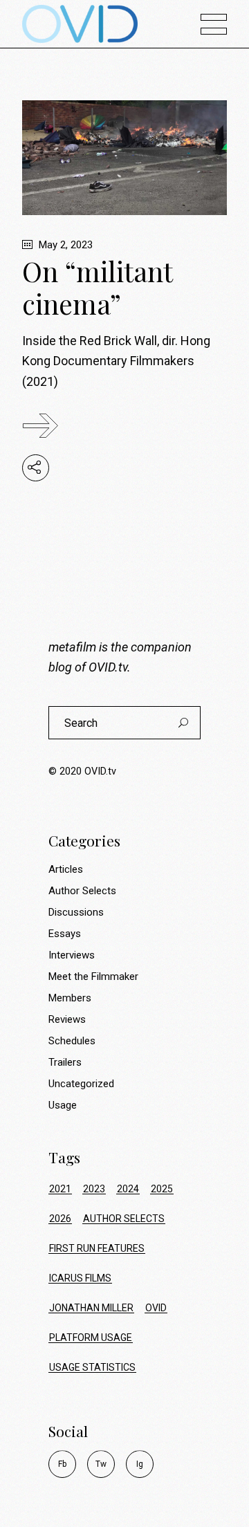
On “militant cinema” (97, 287)
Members (69, 998)
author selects (124, 1218)
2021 (60, 1188)
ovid (156, 1307)
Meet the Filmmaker (93, 976)
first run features (97, 1248)
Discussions (76, 912)
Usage (62, 1105)
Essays (64, 933)
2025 (162, 1188)
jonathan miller (91, 1307)
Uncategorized (81, 1083)
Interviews (71, 955)
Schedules (71, 1041)
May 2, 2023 (64, 245)
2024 (128, 1188)
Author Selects (82, 891)
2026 (60, 1218)
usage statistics (92, 1367)
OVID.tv (108, 667)
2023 (94, 1188)
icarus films (80, 1278)
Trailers (65, 1062)
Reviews (67, 1019)
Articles (65, 869)
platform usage (90, 1337)
